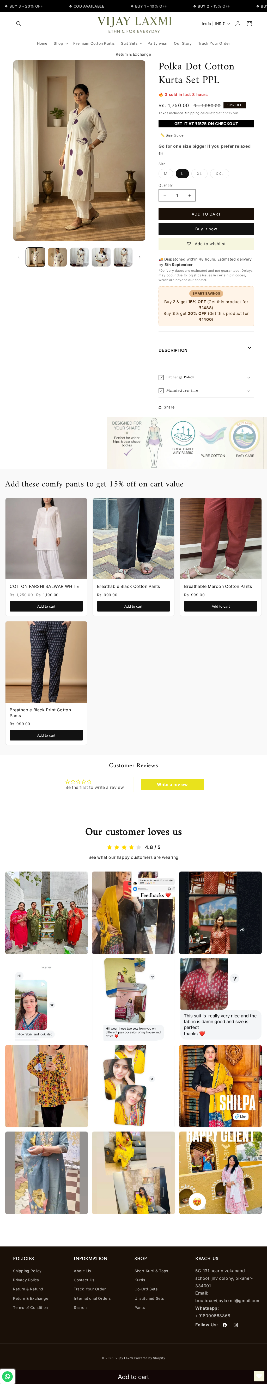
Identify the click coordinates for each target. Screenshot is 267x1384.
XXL (222, 174)
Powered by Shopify (149, 1358)
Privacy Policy (26, 1280)
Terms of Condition (30, 1307)
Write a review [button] (172, 784)
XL (202, 174)
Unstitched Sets (149, 1298)
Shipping (192, 113)
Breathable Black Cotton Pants (128, 586)
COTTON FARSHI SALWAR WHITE (44, 586)
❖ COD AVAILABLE (64, 6)
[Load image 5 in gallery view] (123, 257)
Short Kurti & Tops (151, 1271)
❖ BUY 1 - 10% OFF (126, 6)
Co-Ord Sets (146, 1289)
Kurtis (140, 1280)
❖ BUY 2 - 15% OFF (189, 6)
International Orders (92, 1298)
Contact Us (84, 1280)
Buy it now (206, 228)
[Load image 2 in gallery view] (57, 257)
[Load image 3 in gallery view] (79, 257)
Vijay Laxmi (124, 1358)
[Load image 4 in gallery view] (101, 257)
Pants (140, 1307)
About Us (82, 1271)
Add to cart (46, 606)
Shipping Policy (27, 1271)
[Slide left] (19, 257)
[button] (19, 23)
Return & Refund (28, 1289)
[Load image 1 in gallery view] (35, 257)
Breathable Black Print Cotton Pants (40, 712)
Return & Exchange (30, 1298)
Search (80, 1307)
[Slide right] (139, 257)
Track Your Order (90, 1289)
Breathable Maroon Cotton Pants (218, 586)
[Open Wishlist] (259, 1376)
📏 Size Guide (172, 135)
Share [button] (169, 407)
